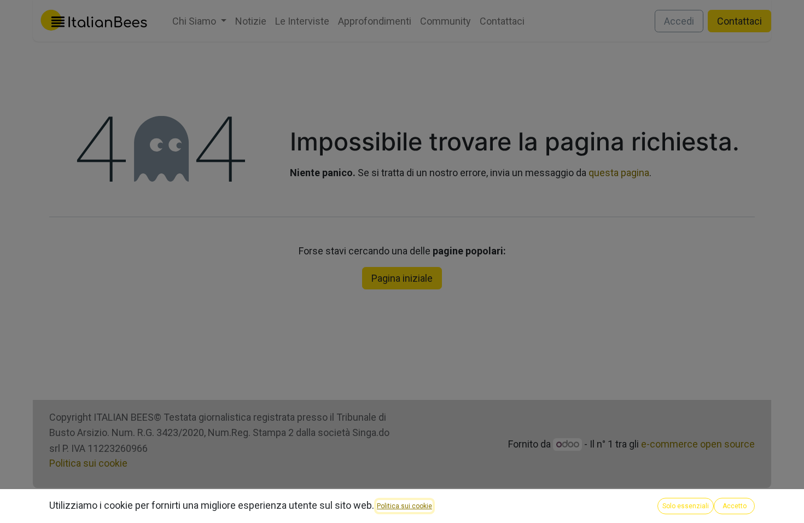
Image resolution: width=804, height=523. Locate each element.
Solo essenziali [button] (685, 506)
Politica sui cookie (404, 506)
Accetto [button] (735, 506)
